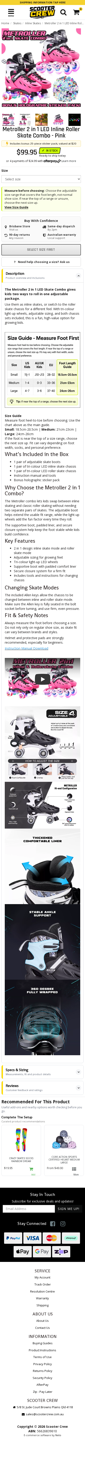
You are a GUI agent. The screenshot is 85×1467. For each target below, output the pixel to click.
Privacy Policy (42, 1364)
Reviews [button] (24, 1087)
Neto (58, 1435)
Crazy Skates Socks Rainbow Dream (21, 1160)
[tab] (42, 275)
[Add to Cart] (33, 1170)
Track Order (42, 1284)
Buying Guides (43, 1343)
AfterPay (42, 1385)
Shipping (42, 1305)
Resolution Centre (42, 1291)
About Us (42, 1321)
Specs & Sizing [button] (28, 1071)
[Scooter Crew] (42, 12)
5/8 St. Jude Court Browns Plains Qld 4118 (44, 1407)
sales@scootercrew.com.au (45, 1414)
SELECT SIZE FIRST (41, 250)
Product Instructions (42, 1350)
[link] (52, 1223)
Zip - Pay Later (42, 1392)
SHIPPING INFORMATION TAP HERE (43, 2)
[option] (41, 67)
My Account (42, 1277)
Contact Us (42, 1328)
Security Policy (42, 1378)
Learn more (68, 161)
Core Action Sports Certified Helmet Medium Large (64, 1159)
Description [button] (25, 275)
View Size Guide (16, 207)
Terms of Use (42, 1357)
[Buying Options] (76, 1170)
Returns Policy (42, 1371)
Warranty (42, 1298)
